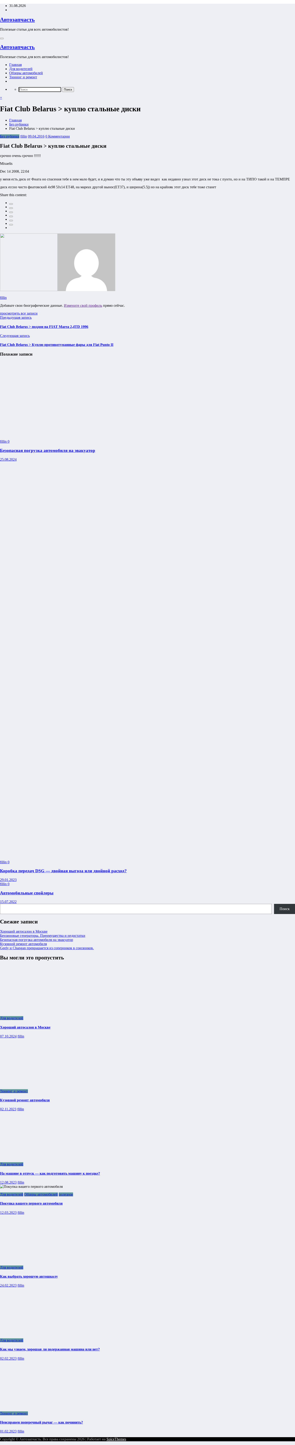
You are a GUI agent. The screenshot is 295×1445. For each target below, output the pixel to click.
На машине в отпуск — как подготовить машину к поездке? (50, 1173)
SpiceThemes (116, 1439)
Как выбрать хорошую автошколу (29, 1276)
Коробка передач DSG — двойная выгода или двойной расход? (63, 870)
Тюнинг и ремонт (23, 77)
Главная (15, 65)
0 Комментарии (57, 136)
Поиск (285, 909)
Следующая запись (15, 336)
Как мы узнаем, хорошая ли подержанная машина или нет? (50, 1349)
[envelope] (11, 216)
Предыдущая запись (16, 317)
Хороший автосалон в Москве (23, 931)
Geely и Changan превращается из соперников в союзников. (47, 948)
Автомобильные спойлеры (26, 893)
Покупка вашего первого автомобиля (31, 1203)
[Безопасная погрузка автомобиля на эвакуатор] (51, 434)
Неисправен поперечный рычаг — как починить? (41, 1422)
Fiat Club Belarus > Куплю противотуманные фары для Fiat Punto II (56, 345)
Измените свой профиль (83, 305)
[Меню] (2, 38)
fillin (23, 136)
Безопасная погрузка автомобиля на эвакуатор (47, 450)
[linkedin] (11, 212)
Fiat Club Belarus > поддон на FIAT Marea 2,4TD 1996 (44, 327)
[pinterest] (11, 220)
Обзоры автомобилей (26, 73)
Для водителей (20, 69)
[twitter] (11, 208)
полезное (66, 1194)
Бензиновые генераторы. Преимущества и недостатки (42, 936)
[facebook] (11, 204)
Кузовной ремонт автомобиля (23, 944)
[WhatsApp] (11, 224)
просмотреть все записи (19, 313)
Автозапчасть (17, 20)
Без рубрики (9, 136)
